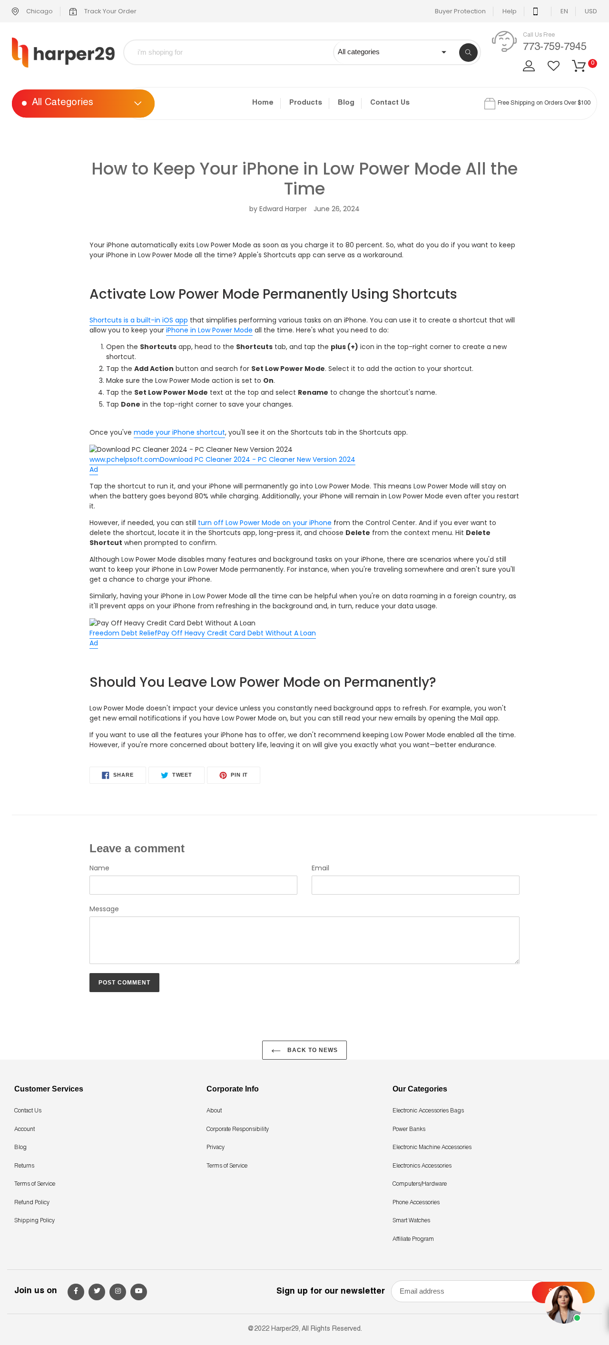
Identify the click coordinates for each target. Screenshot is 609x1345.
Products (305, 103)
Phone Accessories (416, 1203)
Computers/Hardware (420, 1184)
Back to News (311, 1050)
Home (263, 103)
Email (320, 868)
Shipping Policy (34, 1221)
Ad (93, 469)
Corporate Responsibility (237, 1129)
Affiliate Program (413, 1239)
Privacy (215, 1147)
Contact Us (390, 103)
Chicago (39, 11)
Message (104, 909)
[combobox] (235, 52)
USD (591, 11)
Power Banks (409, 1129)
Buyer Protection (460, 11)
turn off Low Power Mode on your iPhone (265, 522)
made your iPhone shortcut (179, 432)
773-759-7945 (555, 47)
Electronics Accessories (422, 1166)
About (214, 1111)
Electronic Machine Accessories (432, 1147)
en (564, 11)
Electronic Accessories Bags (428, 1111)
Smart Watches (411, 1221)
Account (24, 1129)
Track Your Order (110, 11)
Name (99, 868)
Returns (24, 1166)
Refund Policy (31, 1203)
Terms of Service (34, 1184)
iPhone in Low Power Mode (209, 330)
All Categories (62, 103)
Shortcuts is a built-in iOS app (138, 320)
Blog (346, 103)
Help (509, 11)
